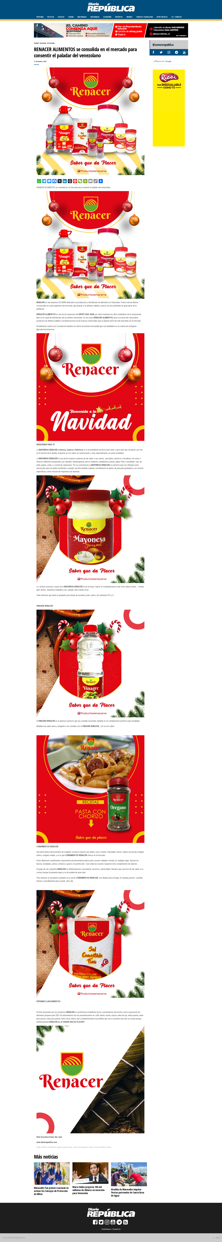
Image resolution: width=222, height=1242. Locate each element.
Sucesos (61, 17)
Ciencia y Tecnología (144, 17)
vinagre (108, 1147)
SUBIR (217, 1238)
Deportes (119, 17)
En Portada (50, 43)
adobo (38, 1147)
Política (50, 17)
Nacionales (82, 17)
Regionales (94, 17)
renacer (91, 1147)
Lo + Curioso (176, 17)
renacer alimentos (100, 1147)
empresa (59, 1147)
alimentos (44, 1147)
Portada (39, 17)
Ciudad (71, 17)
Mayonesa (85, 1147)
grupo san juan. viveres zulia (72, 1147)
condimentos (52, 1147)
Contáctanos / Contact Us (111, 1229)
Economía (107, 17)
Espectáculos (162, 17)
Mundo (129, 17)
